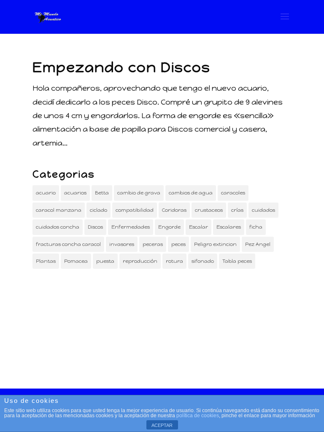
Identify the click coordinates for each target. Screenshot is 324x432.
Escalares (228, 227)
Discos (95, 227)
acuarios (75, 193)
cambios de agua (191, 193)
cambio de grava (138, 193)
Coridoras (174, 210)
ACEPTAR (162, 425)
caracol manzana (58, 210)
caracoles (233, 193)
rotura (174, 261)
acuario (46, 193)
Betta (102, 193)
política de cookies (197, 415)
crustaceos (209, 210)
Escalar (198, 227)
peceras (153, 244)
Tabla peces (237, 261)
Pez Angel (257, 244)
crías (237, 210)
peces (178, 244)
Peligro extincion (215, 244)
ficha (255, 227)
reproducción (140, 261)
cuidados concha (57, 227)
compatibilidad (135, 210)
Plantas (46, 261)
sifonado (203, 261)
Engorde (169, 227)
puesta (105, 261)
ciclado (98, 210)
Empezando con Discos (121, 67)
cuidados (263, 210)
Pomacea (76, 261)
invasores (121, 244)
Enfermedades (130, 227)
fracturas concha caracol (68, 244)
